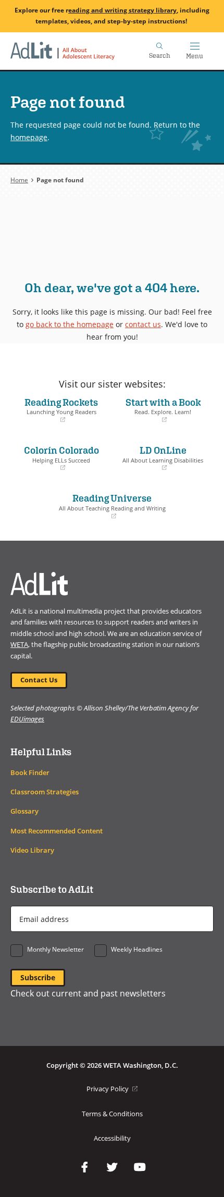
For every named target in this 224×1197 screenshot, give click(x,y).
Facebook (84, 1167)
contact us (143, 324)
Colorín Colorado (57, 457)
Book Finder (29, 772)
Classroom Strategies (44, 792)
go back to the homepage (70, 324)
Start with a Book (159, 409)
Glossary (24, 811)
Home (19, 180)
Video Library (32, 850)
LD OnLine (160, 457)
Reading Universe (91, 505)
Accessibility (112, 1138)
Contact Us (38, 680)
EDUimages (27, 719)
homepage (28, 137)
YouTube (139, 1167)
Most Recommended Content (56, 831)
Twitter (112, 1167)
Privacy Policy (112, 1088)
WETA (19, 644)
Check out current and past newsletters (88, 993)
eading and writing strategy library (122, 10)
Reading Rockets (57, 409)
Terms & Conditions (112, 1113)
